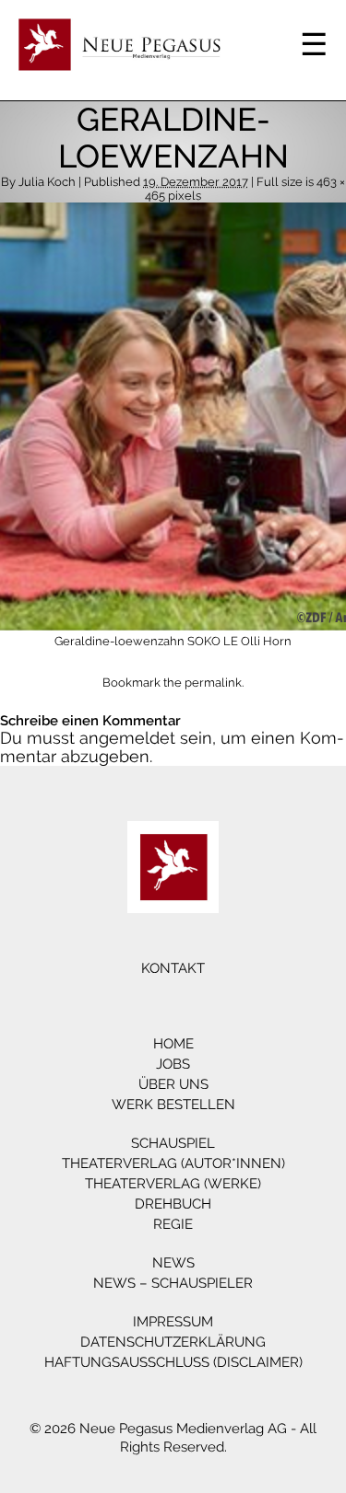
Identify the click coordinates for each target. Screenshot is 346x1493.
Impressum (173, 1322)
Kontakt (173, 968)
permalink (213, 682)
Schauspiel (173, 1143)
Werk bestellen (173, 1104)
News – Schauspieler (173, 1283)
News (173, 1263)
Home (173, 1044)
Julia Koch (47, 182)
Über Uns (173, 1084)
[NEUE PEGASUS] (173, 867)
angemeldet (127, 737)
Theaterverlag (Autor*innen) (173, 1163)
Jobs (173, 1064)
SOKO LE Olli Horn (239, 641)
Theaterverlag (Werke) (173, 1183)
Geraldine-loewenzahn (119, 641)
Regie (173, 1224)
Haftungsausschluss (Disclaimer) (173, 1362)
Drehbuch (173, 1204)
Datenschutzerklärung (173, 1342)
